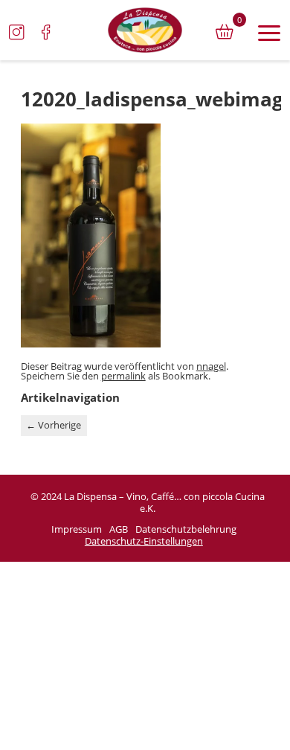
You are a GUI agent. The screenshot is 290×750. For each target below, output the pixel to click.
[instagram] (16, 32)
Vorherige (53, 425)
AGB (118, 530)
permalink (123, 375)
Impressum (76, 530)
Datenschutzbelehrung (185, 530)
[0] (224, 32)
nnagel (211, 366)
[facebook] (46, 32)
